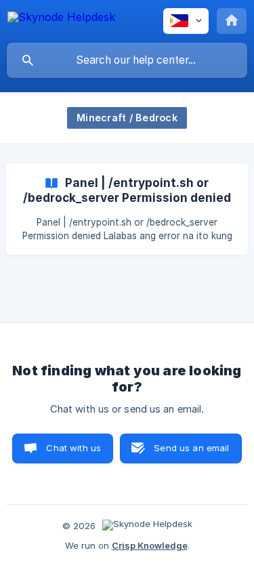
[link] (127, 209)
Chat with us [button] (73, 447)
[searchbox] (127, 60)
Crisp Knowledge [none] (150, 545)
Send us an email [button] (191, 447)
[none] (61, 19)
